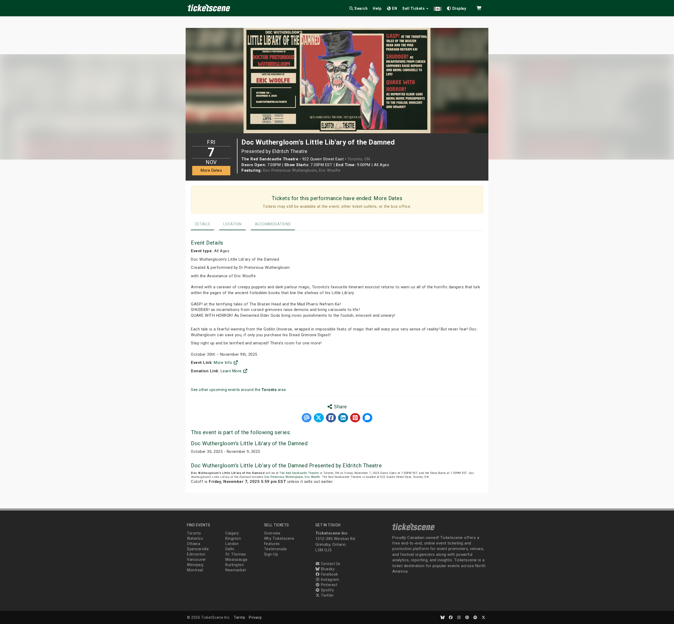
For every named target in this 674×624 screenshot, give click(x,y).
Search (361, 8)
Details (202, 224)
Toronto (194, 533)
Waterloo (195, 538)
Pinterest (328, 585)
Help (377, 8)
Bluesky (327, 569)
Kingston (233, 538)
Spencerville (198, 549)
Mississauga (236, 559)
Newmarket (235, 570)
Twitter (327, 595)
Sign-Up (271, 554)
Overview (272, 533)
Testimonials (275, 549)
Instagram (329, 579)
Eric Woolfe (330, 170)
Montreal (195, 570)
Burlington (234, 565)
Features (272, 544)
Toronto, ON (359, 159)
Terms (239, 617)
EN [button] (394, 8)
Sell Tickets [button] (414, 8)
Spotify (327, 590)
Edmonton (196, 554)
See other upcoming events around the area (238, 390)
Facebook (329, 574)
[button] (437, 7)
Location (232, 224)
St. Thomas (235, 554)
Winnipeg (195, 565)
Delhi (229, 549)
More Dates (211, 170)
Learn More (232, 371)
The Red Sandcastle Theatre (299, 473)
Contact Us (330, 564)
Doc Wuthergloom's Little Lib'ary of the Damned (249, 443)
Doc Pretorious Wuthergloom (290, 170)
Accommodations (273, 224)
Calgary (232, 533)
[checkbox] (456, 7)
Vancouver (196, 559)
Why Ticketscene (279, 538)
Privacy (255, 617)
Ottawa (193, 544)
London (232, 544)
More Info (223, 362)
